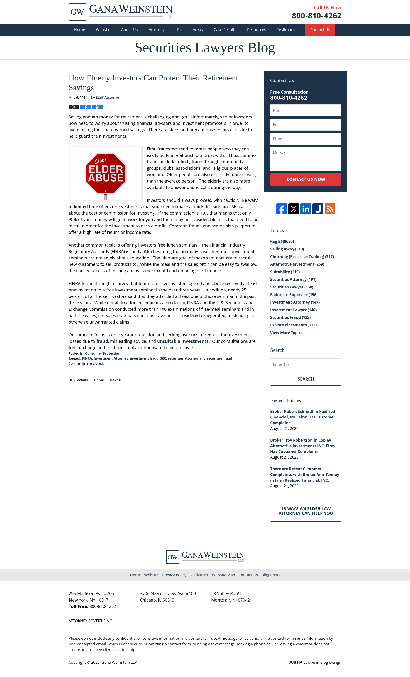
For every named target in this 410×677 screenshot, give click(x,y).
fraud (102, 341)
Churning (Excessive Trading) (302, 256)
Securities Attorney (293, 279)
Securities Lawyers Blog (120, 12)
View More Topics (286, 332)
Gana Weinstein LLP (119, 662)
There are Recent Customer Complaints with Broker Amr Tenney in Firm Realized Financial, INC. (304, 474)
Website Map (223, 575)
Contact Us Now (306, 179)
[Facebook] (281, 208)
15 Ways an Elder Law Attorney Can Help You (306, 511)
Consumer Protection (102, 353)
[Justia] (317, 208)
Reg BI (282, 241)
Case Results (225, 29)
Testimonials (288, 29)
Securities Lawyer (291, 287)
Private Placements (293, 325)
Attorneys (157, 29)
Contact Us (320, 29)
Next (116, 379)
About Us (129, 29)
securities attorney (183, 358)
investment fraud (144, 358)
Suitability (285, 271)
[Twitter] (293, 208)
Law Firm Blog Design (315, 662)
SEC (163, 358)
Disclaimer (199, 575)
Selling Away (287, 249)
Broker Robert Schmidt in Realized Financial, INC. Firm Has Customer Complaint (302, 417)
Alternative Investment (297, 264)
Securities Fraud (290, 317)
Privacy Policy (174, 575)
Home (79, 29)
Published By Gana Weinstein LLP (316, 12)
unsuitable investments (183, 341)
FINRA (87, 358)
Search (306, 379)
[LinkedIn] (305, 208)
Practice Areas (190, 29)
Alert (149, 251)
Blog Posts (270, 575)
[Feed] (330, 208)
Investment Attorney (111, 358)
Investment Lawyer (293, 309)
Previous (79, 379)
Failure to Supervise (293, 294)
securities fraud (219, 358)
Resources (256, 29)
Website (103, 29)
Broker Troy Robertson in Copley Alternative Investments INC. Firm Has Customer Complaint (302, 445)
